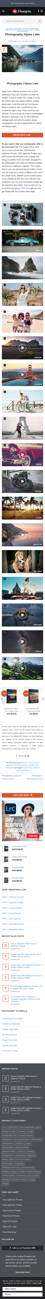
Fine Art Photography (14, 30)
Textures (24, 1180)
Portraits (30, 1172)
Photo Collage (7, 1164)
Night (11, 1159)
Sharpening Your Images (12, 1018)
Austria (9, 28)
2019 (16, 1127)
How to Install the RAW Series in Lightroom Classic (24, 945)
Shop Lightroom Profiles (12, 1205)
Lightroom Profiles (9, 1151)
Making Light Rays (10, 1045)
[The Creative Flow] (11, 696)
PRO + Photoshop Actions (13, 929)
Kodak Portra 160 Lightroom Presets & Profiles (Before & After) (26, 966)
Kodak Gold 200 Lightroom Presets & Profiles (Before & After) (26, 955)
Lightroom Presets (22, 770)
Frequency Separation (11, 1024)
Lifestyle (28, 1144)
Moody (5, 1159)
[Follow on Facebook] (39, 11)
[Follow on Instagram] (41, 11)
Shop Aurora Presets (11, 1216)
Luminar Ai (30, 1151)
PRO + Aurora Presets (11, 913)
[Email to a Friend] (22, 756)
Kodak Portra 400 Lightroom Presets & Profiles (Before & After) (26, 977)
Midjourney (31, 1156)
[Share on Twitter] (19, 756)
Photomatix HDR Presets (11, 1168)
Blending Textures (9, 1035)
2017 (4, 1127)
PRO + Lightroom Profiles (13, 902)
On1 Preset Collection (23, 1159)
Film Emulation (37, 1139)
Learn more (36, 1283)
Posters (37, 1172)
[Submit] (39, 21)
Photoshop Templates (10, 1172)
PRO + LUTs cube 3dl (11, 919)
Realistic (16, 1180)
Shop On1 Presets (10, 1221)
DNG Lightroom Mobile (21, 1139)
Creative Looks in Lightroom (26, 28)
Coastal (30, 1131)
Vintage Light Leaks (10, 1029)
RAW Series (7, 1180)
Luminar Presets (19, 1156)
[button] (3, 11)
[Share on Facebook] (17, 756)
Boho (38, 1127)
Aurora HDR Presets (27, 1127)
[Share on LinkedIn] (28, 756)
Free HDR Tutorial (9, 1051)
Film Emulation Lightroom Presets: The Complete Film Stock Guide (26, 987)
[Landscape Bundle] (33, 696)
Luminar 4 (20, 1151)
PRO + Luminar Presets (12, 908)
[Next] (43, 704)
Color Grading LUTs (9, 1135)
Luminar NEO (7, 1156)
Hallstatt (29, 30)
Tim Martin (32, 41)
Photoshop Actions (28, 1168)
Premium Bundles (9, 1176)
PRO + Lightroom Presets (13, 897)
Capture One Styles (9, 1131)
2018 (10, 1127)
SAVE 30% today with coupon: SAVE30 (22, 3)
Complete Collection (25, 1135)
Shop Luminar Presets (11, 1210)
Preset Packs (21, 1176)
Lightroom (35, 768)
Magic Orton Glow (9, 1040)
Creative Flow (27, 768)
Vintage (32, 1180)
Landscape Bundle (33, 711)
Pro (29, 1176)
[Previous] (2, 704)
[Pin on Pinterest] (25, 756)
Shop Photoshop (9, 1232)
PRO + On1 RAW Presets (13, 924)
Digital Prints (7, 1139)
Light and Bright (8, 1147)
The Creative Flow (11, 711)
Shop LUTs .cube (9, 1227)
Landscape (19, 1144)
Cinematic (21, 1131)
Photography (19, 1164)
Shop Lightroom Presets (12, 1200)
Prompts (36, 1176)
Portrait (22, 1172)
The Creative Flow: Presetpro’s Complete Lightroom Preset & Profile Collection (25, 999)
